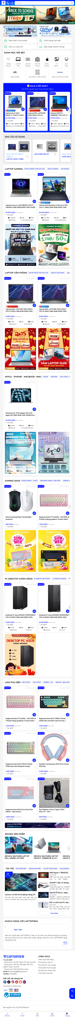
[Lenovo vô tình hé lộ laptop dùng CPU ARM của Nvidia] (21, 882)
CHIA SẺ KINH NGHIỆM (67, 868)
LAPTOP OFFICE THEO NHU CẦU (38, 272)
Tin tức (10, 868)
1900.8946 (13, 974)
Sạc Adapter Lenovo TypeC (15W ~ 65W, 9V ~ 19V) (52, 811)
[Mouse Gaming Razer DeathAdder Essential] (21, 500)
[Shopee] (20, 982)
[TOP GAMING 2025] (54, 245)
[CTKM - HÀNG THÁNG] (37, 15)
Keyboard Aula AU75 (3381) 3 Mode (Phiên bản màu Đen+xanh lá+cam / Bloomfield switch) (52, 719)
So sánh (10, 121)
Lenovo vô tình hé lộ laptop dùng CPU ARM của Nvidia (20, 895)
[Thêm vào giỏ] (34, 201)
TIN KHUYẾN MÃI (21, 868)
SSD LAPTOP (37, 682)
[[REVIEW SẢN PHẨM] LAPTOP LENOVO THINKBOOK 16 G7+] (47, 845)
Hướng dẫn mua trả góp (47, 968)
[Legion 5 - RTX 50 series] (55, 30)
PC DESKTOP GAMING (59, 578)
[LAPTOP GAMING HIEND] (21, 245)
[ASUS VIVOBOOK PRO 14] (21, 453)
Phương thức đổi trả (45, 962)
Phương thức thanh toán (47, 970)
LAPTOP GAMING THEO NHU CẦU (34, 169)
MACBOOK (54, 376)
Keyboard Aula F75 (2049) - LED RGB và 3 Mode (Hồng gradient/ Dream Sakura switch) (54, 518)
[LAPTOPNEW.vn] (3, 3)
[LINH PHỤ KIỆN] (37, 825)
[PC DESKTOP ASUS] (37, 654)
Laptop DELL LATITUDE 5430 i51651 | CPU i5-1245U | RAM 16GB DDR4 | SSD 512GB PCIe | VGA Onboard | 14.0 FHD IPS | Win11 (53, 310)
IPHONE (45, 376)
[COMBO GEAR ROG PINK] (21, 551)
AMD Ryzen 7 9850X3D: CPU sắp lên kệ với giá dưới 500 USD (58, 873)
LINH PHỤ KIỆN (13, 682)
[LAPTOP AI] (21, 349)
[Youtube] (16, 982)
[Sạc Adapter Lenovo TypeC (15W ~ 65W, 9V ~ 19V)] (54, 793)
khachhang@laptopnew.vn (17, 971)
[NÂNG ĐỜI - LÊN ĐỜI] (20, 30)
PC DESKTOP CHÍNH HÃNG (19, 578)
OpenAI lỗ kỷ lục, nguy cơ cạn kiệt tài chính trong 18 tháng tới (59, 893)
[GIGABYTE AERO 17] (54, 453)
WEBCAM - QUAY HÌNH (63, 682)
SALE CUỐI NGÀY (38, 86)
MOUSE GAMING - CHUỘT (29, 480)
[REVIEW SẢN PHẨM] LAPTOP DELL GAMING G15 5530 (17, 857)
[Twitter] (8, 982)
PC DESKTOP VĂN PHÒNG (42, 578)
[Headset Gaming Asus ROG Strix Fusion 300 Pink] (54, 747)
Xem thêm (54, 913)
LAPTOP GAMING (14, 169)
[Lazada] (24, 982)
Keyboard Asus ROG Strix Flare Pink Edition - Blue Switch (19, 811)
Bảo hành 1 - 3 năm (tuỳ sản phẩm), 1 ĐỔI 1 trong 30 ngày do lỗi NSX (37, 89)
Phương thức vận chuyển (47, 965)
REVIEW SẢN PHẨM (15, 834)
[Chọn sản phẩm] (23, 109)
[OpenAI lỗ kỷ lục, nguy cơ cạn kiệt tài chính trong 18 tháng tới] (43, 895)
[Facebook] (4, 982)
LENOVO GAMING (53, 169)
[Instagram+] (12, 982)
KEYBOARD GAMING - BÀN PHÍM (50, 480)
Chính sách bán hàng (46, 960)
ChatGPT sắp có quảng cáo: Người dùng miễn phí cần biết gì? (59, 883)
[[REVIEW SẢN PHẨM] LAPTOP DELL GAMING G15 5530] (18, 845)
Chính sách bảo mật (45, 973)
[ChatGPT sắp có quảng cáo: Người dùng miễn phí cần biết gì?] (43, 885)
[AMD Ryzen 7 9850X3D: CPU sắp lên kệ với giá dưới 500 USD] (43, 875)
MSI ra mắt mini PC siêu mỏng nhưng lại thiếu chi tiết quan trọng (59, 902)
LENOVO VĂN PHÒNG (57, 272)
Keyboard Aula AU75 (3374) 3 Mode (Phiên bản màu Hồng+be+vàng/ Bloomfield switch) (19, 765)
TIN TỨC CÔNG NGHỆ (50, 868)
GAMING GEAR (12, 480)
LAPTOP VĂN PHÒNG (16, 272)
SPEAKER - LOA (48, 682)
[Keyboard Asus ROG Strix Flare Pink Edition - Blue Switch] (21, 793)
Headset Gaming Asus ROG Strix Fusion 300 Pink (54, 765)
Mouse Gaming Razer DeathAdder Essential (19, 518)
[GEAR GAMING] (54, 551)
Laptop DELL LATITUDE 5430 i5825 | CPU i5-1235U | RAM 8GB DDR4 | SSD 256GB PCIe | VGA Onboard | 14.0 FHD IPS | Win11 (37, 114)
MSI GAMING (65, 169)
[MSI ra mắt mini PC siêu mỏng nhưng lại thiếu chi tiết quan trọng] (43, 904)
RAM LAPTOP (26, 682)
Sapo (16, 1010)
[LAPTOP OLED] (54, 349)
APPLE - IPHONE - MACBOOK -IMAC (23, 376)
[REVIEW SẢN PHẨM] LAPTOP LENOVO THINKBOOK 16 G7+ (46, 857)
